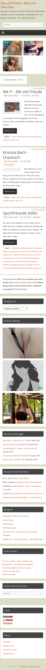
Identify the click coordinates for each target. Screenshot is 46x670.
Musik (24, 137)
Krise (39, 255)
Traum (5, 268)
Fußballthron (34, 251)
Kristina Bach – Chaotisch (16, 155)
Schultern (34, 261)
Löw (21, 258)
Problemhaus (8, 524)
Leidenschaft (7, 258)
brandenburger (38, 248)
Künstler (34, 197)
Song (17, 201)
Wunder (35, 268)
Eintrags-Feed (8, 646)
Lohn (17, 258)
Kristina (28, 197)
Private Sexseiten (9, 574)
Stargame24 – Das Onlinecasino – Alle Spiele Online (23, 539)
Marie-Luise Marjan (21, 478)
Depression (16, 251)
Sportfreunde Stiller (20, 213)
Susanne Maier (12, 96)
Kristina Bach (9, 165)
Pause (13, 261)
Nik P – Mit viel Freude (22, 91)
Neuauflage (7, 261)
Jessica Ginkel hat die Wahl (13, 444)
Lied (13, 258)
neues (29, 137)
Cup (10, 251)
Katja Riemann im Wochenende (29, 482)
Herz (10, 255)
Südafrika (30, 265)
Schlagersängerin (9, 201)
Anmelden (7, 642)
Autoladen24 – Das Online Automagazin (17, 564)
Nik (33, 137)
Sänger (27, 261)
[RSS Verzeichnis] (8, 624)
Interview (31, 255)
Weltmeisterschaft (26, 268)
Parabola (24, 667)
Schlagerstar (7, 140)
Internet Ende (8, 520)
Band (18, 248)
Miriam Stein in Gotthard (12, 460)
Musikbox (35, 96)
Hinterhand (16, 255)
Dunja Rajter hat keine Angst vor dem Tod (27, 493)
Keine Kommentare (39, 88)
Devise (23, 251)
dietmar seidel (8, 497)
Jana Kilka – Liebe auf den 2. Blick (16, 440)
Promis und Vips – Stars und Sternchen (17, 561)
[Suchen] (40, 25)
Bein (30, 248)
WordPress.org (8, 654)
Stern (13, 140)
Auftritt (14, 248)
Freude (19, 137)
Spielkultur (13, 265)
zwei (39, 268)
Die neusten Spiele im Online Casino (16, 568)
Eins (27, 251)
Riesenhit (38, 137)
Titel (17, 140)
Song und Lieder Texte (11, 571)
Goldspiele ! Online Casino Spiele (16, 516)
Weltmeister (15, 268)
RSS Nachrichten (9, 528)
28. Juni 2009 (26, 161)
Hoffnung (24, 255)
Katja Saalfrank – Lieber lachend (29, 497)
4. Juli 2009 (25, 96)
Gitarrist (5, 255)
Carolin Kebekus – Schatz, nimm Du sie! (18, 448)
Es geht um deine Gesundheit (24, 282)
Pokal (22, 261)
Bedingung (24, 248)
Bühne (23, 197)
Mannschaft (27, 258)
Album (14, 137)
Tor (38, 265)
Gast (40, 251)
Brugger (5, 251)
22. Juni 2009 (26, 217)
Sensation (6, 265)
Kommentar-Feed (10, 650)
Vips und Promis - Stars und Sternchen (18, 5)
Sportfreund (22, 265)
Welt (9, 268)
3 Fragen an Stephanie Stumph (15, 456)
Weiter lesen (10, 130)
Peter (18, 261)
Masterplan (35, 258)
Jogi (35, 255)
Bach (18, 197)
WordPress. (35, 667)
